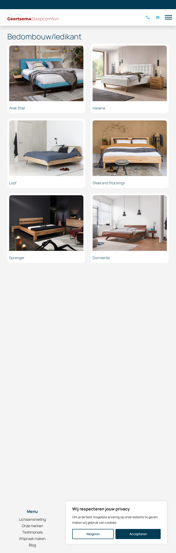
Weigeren (93, 534)
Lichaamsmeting (32, 519)
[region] (116, 522)
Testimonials (32, 532)
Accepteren (138, 534)
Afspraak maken (32, 538)
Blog (32, 545)
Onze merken (32, 525)
